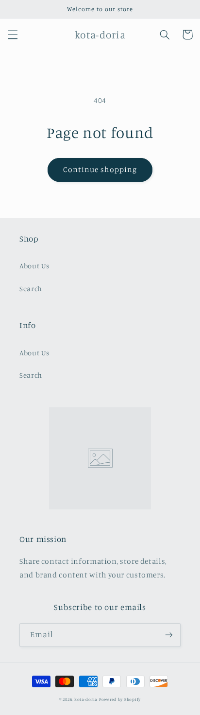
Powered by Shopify (120, 699)
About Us (34, 266)
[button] (12, 34)
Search (30, 288)
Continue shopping (100, 169)
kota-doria (86, 699)
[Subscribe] (169, 635)
